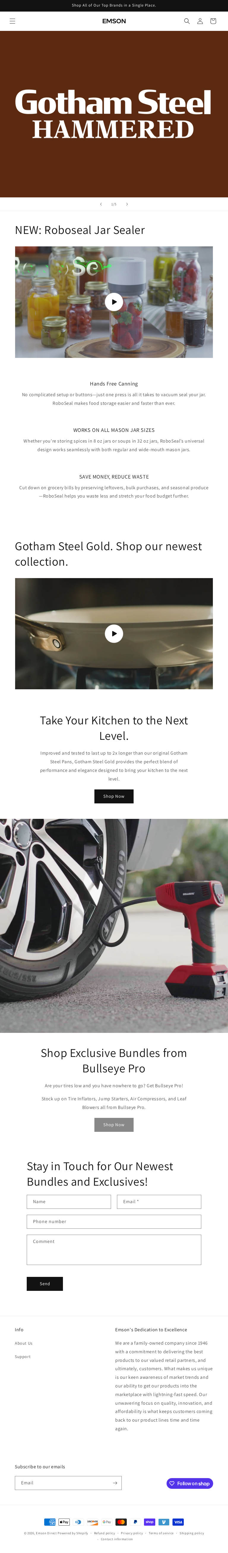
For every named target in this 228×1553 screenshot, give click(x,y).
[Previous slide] (100, 204)
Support (23, 1356)
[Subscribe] (114, 1483)
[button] (12, 21)
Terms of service (161, 1533)
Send (45, 1283)
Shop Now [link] (114, 1124)
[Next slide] (127, 204)
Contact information (117, 1539)
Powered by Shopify (73, 1533)
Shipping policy (192, 1533)
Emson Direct (46, 1533)
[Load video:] (114, 302)
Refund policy (104, 1533)
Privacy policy (132, 1533)
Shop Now (114, 796)
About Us (24, 1343)
